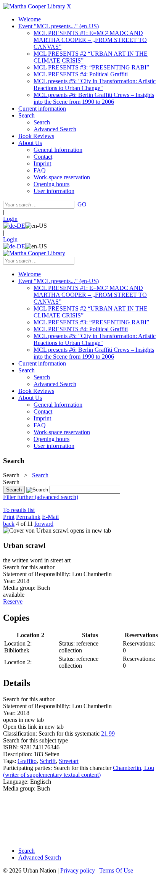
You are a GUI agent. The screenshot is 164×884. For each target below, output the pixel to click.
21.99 (108, 733)
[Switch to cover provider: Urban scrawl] (36, 530)
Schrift (48, 761)
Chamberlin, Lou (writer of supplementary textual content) (78, 771)
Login (10, 219)
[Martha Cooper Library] (34, 6)
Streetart (69, 761)
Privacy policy (77, 870)
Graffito (27, 761)
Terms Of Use (116, 870)
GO (82, 204)
